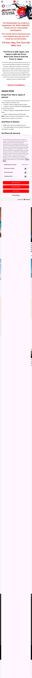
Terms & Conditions (16, 85)
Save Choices (16, 191)
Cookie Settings (16, 195)
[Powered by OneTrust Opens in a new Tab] (24, 200)
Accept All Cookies (15, 186)
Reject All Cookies (16, 182)
